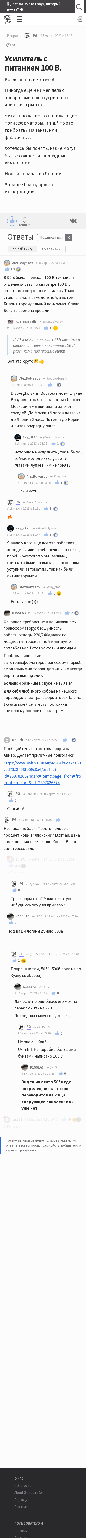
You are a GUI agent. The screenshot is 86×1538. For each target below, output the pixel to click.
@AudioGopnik (56, 378)
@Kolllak (32, 794)
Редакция (21, 1499)
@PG (39, 916)
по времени (51, 249)
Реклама (20, 1507)
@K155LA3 (36, 954)
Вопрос (13, 35)
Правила (21, 1530)
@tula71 (35, 883)
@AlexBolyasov (52, 321)
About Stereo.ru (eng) (30, 1492)
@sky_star (60, 476)
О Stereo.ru (23, 1485)
